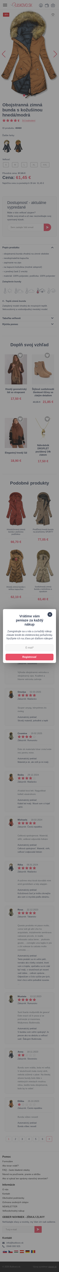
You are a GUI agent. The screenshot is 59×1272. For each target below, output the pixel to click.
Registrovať (29, 657)
